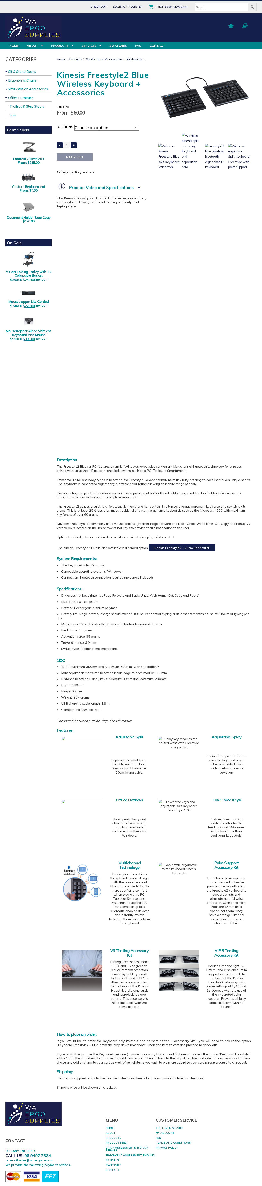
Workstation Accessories (28, 89)
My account (165, 1132)
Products (60, 46)
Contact (157, 46)
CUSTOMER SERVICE (169, 1128)
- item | (163, 6)
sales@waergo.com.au (36, 1160)
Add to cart (75, 157)
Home (14, 46)
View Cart (180, 6)
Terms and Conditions (173, 1142)
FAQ (138, 46)
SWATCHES (118, 46)
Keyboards (134, 59)
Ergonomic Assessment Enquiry (130, 1155)
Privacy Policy (167, 1147)
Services (88, 46)
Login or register (128, 6)
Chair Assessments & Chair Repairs (127, 1149)
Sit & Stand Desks (22, 71)
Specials (112, 1160)
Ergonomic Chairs (22, 80)
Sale (12, 115)
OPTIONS (65, 127)
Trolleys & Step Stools (26, 106)
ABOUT (32, 46)
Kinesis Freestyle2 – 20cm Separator (182, 548)
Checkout (98, 6)
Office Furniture (20, 97)
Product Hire (116, 1142)
